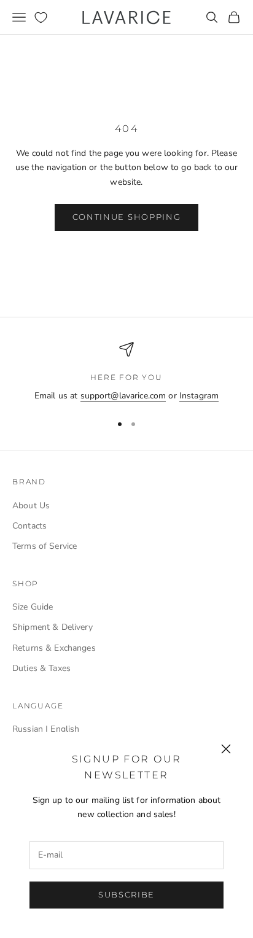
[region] (126, 372)
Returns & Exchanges (54, 648)
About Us (31, 505)
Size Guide (32, 607)
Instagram (199, 395)
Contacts (29, 526)
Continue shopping (126, 217)
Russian (27, 729)
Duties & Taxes (41, 668)
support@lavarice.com (123, 395)
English (64, 729)
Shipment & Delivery (52, 627)
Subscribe (126, 894)
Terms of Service (44, 546)
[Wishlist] (41, 17)
